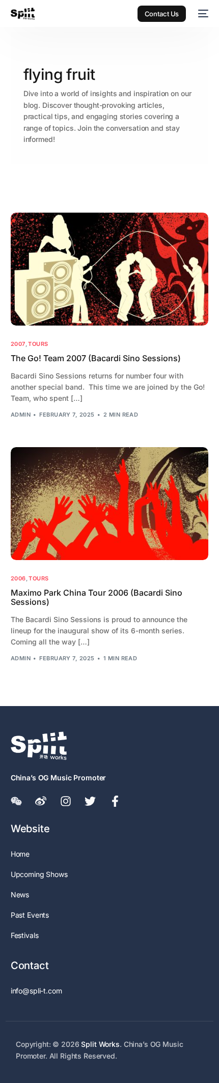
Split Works (100, 1044)
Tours (38, 344)
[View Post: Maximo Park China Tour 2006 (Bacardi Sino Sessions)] (110, 503)
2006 (18, 578)
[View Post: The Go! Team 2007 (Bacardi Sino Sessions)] (110, 269)
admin (21, 414)
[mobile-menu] (202, 14)
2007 (18, 344)
